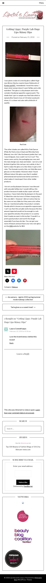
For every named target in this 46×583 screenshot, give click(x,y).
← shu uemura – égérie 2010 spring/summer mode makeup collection (23, 298)
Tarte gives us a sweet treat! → (23, 307)
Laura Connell (16, 328)
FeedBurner (28, 486)
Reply (11, 343)
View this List (23, 443)
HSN (11, 226)
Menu (41, 3)
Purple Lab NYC (10, 85)
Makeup (15, 287)
